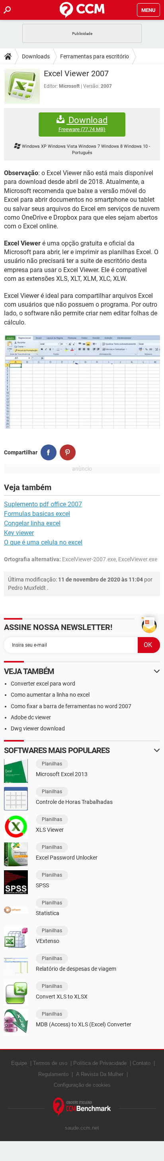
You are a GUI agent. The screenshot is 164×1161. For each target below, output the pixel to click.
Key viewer (19, 533)
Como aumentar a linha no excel (50, 695)
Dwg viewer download (38, 728)
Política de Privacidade (100, 1063)
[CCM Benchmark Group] (82, 1107)
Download (83, 124)
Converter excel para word (43, 683)
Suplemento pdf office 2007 (43, 504)
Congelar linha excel (32, 523)
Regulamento (53, 1074)
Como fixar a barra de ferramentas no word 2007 (71, 706)
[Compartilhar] (49, 452)
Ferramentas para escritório (94, 56)
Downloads (36, 56)
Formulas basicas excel (37, 514)
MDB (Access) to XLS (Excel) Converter (83, 1024)
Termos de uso (50, 1063)
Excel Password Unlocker (67, 857)
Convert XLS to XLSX (62, 996)
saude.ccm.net (82, 1128)
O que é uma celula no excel (43, 542)
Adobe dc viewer (31, 717)
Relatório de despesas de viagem (76, 969)
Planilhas (52, 764)
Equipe (19, 1063)
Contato (141, 1063)
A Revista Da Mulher (99, 1074)
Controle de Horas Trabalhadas (74, 802)
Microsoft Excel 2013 (62, 774)
